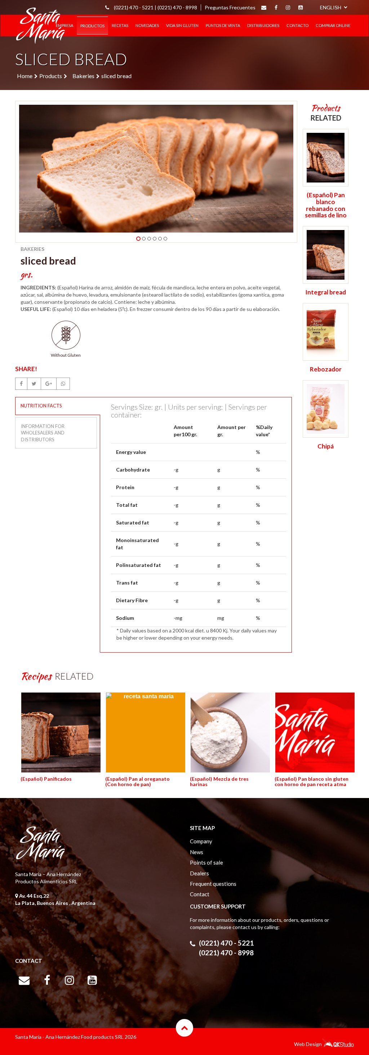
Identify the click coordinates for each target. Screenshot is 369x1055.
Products (50, 75)
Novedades (147, 25)
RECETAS (120, 25)
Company (201, 841)
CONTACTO (297, 25)
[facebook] (276, 7)
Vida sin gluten (182, 25)
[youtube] (300, 7)
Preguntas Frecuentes (230, 7)
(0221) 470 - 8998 (177, 7)
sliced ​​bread (116, 75)
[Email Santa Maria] (264, 7)
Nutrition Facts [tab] (41, 406)
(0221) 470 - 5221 (226, 943)
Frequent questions (213, 883)
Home (24, 75)
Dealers (199, 873)
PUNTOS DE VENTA (223, 25)
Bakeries (83, 75)
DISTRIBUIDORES (263, 25)
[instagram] (288, 7)
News (196, 852)
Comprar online (333, 25)
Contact (199, 894)
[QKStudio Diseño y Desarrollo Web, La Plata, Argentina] (338, 1045)
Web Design (308, 1044)
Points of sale (206, 862)
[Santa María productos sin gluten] (40, 24)
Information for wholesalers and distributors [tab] (43, 432)
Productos (92, 25)
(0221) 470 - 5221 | (135, 7)
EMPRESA (64, 25)
